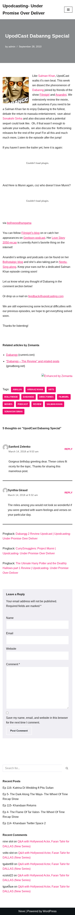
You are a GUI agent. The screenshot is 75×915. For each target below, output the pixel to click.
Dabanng (38, 90)
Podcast (23, 404)
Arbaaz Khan (35, 389)
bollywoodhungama (19, 222)
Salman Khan (46, 75)
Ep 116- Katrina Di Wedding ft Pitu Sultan (28, 787)
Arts (51, 389)
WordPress (50, 911)
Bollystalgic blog (13, 261)
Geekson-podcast (34, 237)
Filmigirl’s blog (30, 232)
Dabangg (12, 354)
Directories (46, 397)
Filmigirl (45, 94)
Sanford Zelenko (20, 446)
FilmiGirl (64, 397)
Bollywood (11, 397)
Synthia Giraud (18, 490)
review (37, 404)
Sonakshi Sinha (12, 118)
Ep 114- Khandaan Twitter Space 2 (24, 823)
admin (12, 46)
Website (11, 648)
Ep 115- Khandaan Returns (19, 805)
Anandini (61, 94)
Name (10, 617)
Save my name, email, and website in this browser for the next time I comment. (37, 720)
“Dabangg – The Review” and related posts (32, 361)
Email (9, 633)
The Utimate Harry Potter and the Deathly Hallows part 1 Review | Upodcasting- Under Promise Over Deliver (36, 568)
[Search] (67, 768)
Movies (8, 404)
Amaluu (17, 389)
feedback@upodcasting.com (45, 296)
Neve (21, 911)
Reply (68, 449)
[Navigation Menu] (68, 10)
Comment (13, 664)
